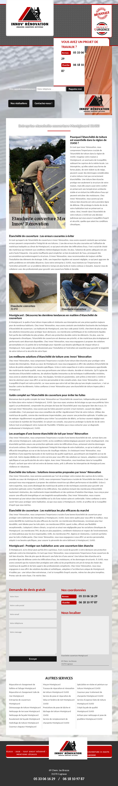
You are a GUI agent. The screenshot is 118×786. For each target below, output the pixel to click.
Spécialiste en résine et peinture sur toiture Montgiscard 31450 (92, 687)
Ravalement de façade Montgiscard (24, 719)
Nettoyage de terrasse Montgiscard (24, 711)
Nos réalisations (19, 103)
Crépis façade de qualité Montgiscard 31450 (87, 710)
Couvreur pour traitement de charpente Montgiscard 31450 (90, 694)
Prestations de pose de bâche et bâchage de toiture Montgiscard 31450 (57, 712)
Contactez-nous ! (43, 103)
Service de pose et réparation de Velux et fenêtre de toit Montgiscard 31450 (58, 700)
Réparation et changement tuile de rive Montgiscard (24, 694)
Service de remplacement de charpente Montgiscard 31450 (56, 721)
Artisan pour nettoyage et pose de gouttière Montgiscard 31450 (91, 717)
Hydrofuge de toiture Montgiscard (24, 723)
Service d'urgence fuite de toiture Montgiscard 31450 (91, 702)
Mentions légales (27, 754)
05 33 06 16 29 (88, 596)
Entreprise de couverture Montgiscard (20, 702)
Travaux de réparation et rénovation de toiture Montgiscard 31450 (58, 690)
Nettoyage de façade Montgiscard (23, 715)
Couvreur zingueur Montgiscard (22, 727)
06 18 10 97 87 (88, 602)
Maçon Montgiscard (51, 685)
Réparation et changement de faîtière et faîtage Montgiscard (22, 687)
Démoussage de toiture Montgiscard (25, 708)
